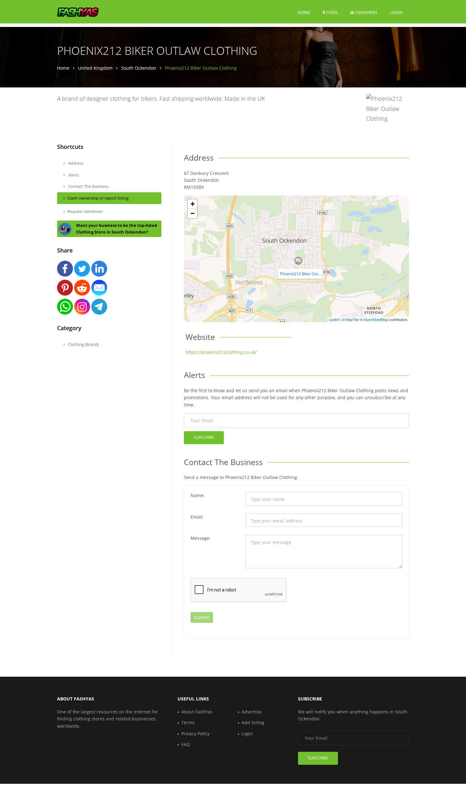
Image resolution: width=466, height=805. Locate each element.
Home (304, 12)
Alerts (73, 175)
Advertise (252, 712)
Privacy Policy (195, 734)
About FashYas (196, 712)
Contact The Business (87, 186)
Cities (331, 12)
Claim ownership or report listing (98, 198)
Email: (197, 517)
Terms (188, 722)
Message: (200, 538)
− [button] (193, 213)
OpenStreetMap (376, 319)
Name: (197, 495)
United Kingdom (95, 68)
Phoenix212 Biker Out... (300, 273)
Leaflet (334, 319)
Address (75, 163)
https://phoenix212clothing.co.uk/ (221, 352)
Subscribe (204, 437)
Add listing (253, 722)
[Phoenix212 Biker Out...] (298, 261)
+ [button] (193, 204)
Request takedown (85, 211)
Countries (365, 12)
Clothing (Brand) (83, 344)
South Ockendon (138, 68)
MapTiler (352, 319)
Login (396, 12)
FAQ (185, 744)
